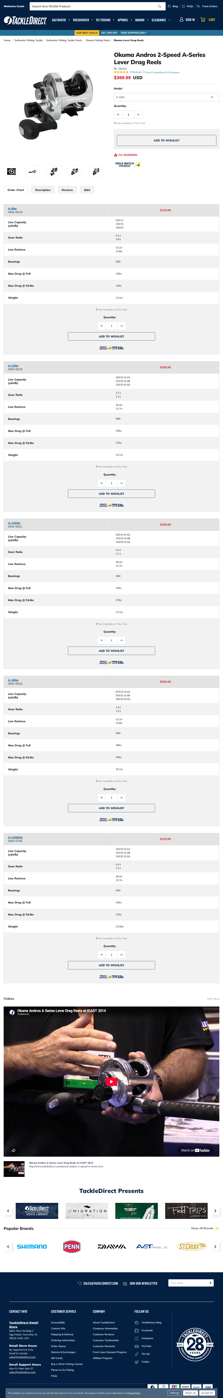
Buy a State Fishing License (67, 1364)
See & (163, 72)
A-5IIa (12, 208)
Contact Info (58, 1328)
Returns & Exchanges (63, 1352)
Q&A (87, 190)
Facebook (147, 1330)
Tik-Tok (145, 1353)
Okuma (122, 68)
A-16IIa (13, 680)
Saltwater (59, 20)
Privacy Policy (133, 1393)
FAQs (54, 1375)
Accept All (207, 1393)
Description (43, 190)
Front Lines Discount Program (110, 1352)
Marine (140, 20)
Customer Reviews (103, 1334)
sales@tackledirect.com (22, 1357)
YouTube (146, 1346)
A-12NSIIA (15, 837)
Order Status (58, 1346)
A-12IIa (13, 365)
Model (118, 88)
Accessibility (58, 1322)
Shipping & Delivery (62, 1334)
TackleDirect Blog (151, 1322)
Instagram (147, 1338)
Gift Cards (57, 1358)
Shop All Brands (202, 1228)
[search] (159, 6)
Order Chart (15, 190)
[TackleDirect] (25, 20)
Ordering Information (63, 1340)
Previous (8, 1211)
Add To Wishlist (167, 140)
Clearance (159, 20)
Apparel (123, 20)
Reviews (67, 190)
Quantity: (120, 106)
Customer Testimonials (106, 1340)
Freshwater (81, 20)
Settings (174, 1393)
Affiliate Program (102, 1358)
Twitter (145, 1361)
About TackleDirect (104, 1322)
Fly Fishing (103, 20)
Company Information (105, 1328)
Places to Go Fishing (62, 1369)
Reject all (190, 1393)
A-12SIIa (14, 523)
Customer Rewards (104, 1346)
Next (215, 1211)
